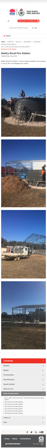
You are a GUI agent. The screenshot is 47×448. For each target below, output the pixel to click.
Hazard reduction (9, 384)
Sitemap (14, 438)
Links (5, 422)
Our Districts (27, 42)
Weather (6, 370)
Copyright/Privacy (25, 438)
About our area (8, 389)
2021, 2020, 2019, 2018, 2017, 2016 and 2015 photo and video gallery (24, 398)
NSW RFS (10, 42)
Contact (7, 438)
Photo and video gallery (8, 44)
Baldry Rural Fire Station (8, 49)
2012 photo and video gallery (14, 406)
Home (3, 42)
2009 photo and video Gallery (14, 413)
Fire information (8, 375)
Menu (10, 37)
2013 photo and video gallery (14, 404)
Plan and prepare (8, 379)
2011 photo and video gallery (14, 409)
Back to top (37, 444)
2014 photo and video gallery (14, 402)
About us (18, 42)
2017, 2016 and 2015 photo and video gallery (15, 47)
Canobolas (36, 42)
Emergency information (27, 21)
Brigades (6, 365)
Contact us (6, 418)
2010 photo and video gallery (14, 411)
